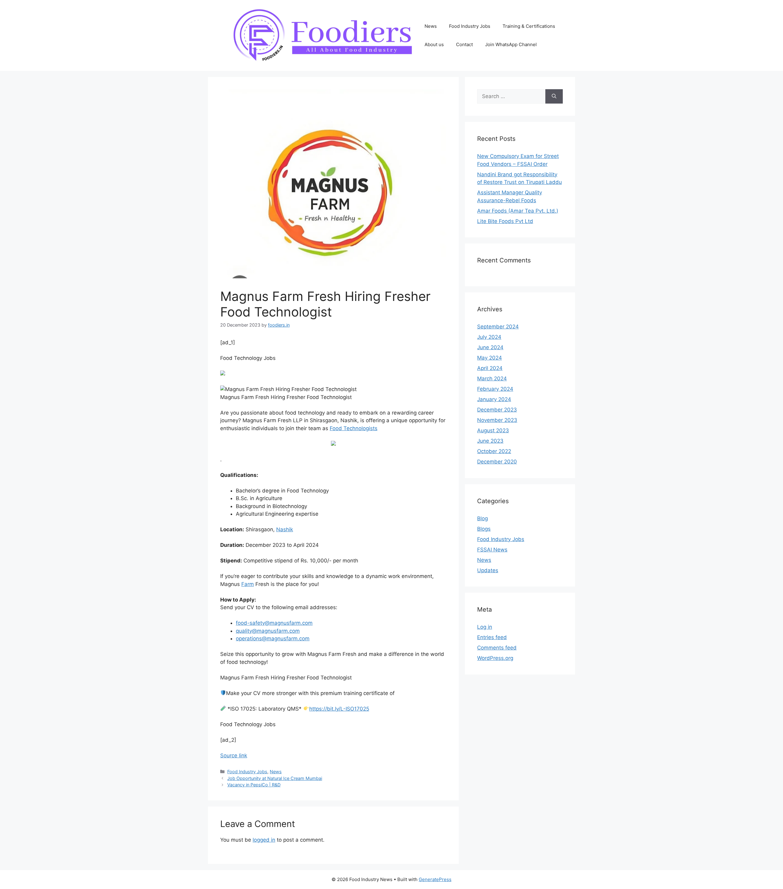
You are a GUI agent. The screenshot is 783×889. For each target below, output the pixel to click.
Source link (233, 755)
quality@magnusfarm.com (268, 631)
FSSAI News (492, 550)
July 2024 (489, 337)
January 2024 (494, 399)
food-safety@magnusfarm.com (274, 623)
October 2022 (494, 451)
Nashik (284, 529)
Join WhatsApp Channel (511, 44)
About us (434, 44)
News (431, 26)
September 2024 (498, 327)
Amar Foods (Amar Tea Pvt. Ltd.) (517, 211)
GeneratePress (435, 879)
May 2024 (489, 358)
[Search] (554, 96)
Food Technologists (353, 428)
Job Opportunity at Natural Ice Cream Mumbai (274, 778)
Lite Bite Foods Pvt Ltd (505, 221)
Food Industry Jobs (469, 26)
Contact (464, 44)
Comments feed (497, 648)
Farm (247, 584)
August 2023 (493, 430)
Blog (482, 518)
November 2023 (497, 420)
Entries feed (492, 637)
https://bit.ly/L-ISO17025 (339, 709)
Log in (484, 627)
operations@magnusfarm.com (273, 638)
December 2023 (497, 410)
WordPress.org (495, 658)
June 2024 (490, 347)
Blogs (484, 529)
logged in (264, 840)
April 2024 (490, 368)
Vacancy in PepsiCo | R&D (253, 784)
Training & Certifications (529, 26)
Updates (487, 570)
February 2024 (495, 389)
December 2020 (497, 462)
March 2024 (492, 378)
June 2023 (490, 441)
